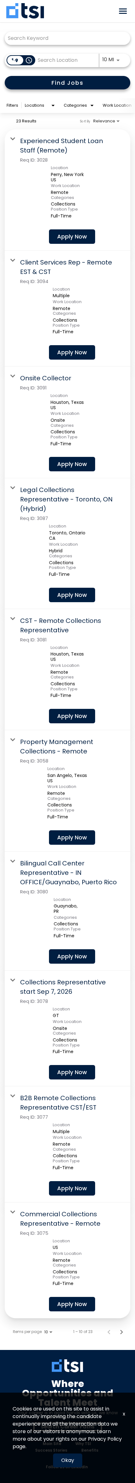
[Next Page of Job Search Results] (121, 1331)
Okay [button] (67, 1460)
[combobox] (64, 38)
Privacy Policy (105, 1439)
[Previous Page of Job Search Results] (109, 1331)
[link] (67, 189)
